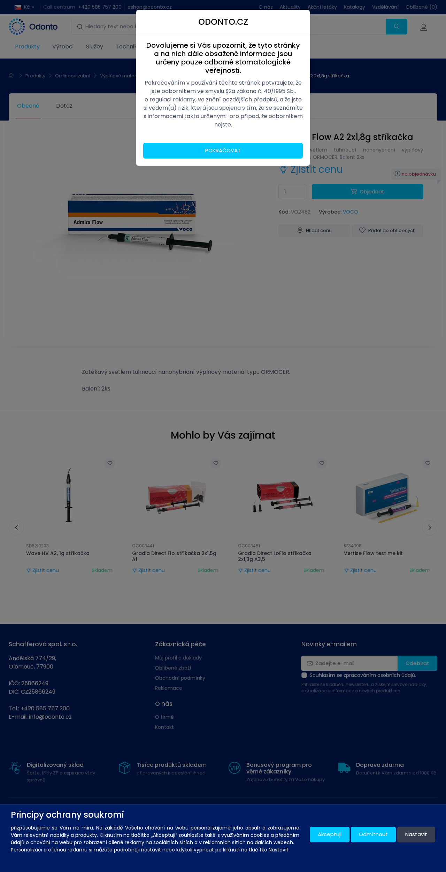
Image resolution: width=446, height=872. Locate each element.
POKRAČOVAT (223, 150)
